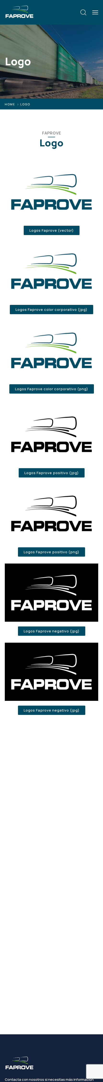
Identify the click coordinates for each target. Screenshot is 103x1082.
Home (10, 104)
